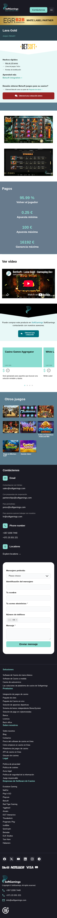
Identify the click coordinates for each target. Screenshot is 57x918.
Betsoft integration (11, 78)
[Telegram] (39, 859)
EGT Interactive (9, 815)
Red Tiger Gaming (10, 804)
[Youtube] (18, 859)
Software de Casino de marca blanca (17, 675)
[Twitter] (11, 859)
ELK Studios (8, 836)
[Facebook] (4, 859)
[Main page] (12, 7)
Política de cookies (10, 767)
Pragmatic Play (9, 822)
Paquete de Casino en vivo (13, 701)
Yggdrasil (6, 808)
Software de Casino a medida (14, 679)
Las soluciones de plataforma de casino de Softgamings (25, 686)
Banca (5, 715)
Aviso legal (7, 771)
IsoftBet (6, 825)
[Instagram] (32, 859)
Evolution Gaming (10, 787)
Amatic (5, 811)
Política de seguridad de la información (18, 775)
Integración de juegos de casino (15, 694)
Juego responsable (10, 778)
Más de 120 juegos (11, 63)
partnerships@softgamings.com (17, 498)
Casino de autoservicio (12, 682)
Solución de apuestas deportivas (16, 705)
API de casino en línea (12, 752)
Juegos (5, 36)
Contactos (7, 738)
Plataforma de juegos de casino (15, 748)
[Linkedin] (25, 859)
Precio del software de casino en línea (18, 741)
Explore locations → (12, 554)
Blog (4, 734)
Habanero (6, 843)
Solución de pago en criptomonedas (17, 712)
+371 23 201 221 (10, 537)
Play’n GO (7, 794)
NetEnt (5, 790)
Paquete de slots (9, 698)
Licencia (6, 719)
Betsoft (12, 36)
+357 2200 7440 (10, 533)
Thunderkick (8, 818)
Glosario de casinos (11, 756)
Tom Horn (7, 839)
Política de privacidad (11, 764)
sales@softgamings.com (14, 488)
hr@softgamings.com (12, 516)
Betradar (6, 832)
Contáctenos (38, 10)
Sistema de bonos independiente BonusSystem (22, 708)
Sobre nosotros (9, 731)
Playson (6, 797)
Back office (7, 722)
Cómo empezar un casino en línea (16, 745)
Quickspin (7, 829)
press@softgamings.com (14, 507)
